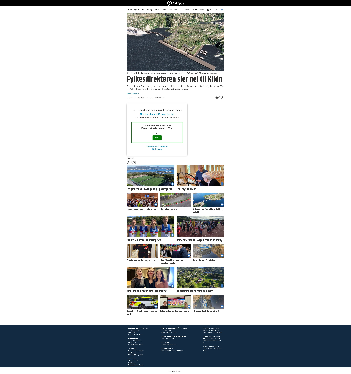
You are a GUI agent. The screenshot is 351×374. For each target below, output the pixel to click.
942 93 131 (132, 363)
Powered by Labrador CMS (175, 371)
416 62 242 (132, 332)
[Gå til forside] (175, 3)
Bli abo (201, 10)
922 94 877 (132, 353)
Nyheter (129, 10)
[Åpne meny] (222, 9)
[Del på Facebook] (216, 97)
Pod (175, 10)
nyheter (130, 158)
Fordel (187, 10)
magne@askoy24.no (135, 355)
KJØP (157, 138)
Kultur (143, 10)
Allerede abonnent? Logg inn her (157, 114)
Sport (136, 10)
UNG (170, 10)
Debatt (156, 10)
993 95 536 (132, 342)
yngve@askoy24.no (135, 334)
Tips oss (194, 10)
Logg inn (208, 10)
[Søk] (215, 9)
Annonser (164, 10)
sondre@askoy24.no (135, 344)
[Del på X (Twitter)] (219, 97)
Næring (149, 10)
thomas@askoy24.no (135, 365)
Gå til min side (157, 149)
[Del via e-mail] (222, 97)
